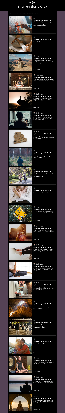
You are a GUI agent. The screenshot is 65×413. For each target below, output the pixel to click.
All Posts (10, 13)
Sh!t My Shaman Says (30, 13)
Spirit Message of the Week (17, 13)
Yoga (24, 13)
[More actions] (54, 18)
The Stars (36, 13)
